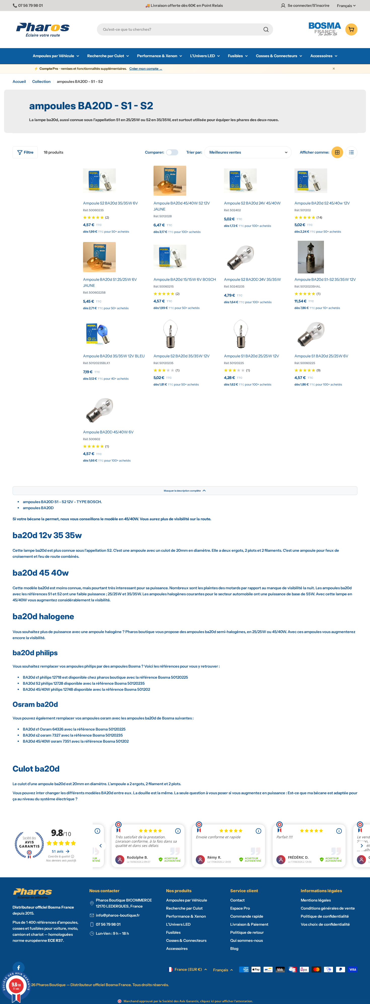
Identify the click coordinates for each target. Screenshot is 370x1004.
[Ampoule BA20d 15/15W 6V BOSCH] (170, 257)
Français (344, 6)
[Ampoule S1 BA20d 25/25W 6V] (310, 333)
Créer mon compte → (145, 69)
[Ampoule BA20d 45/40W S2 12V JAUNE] (170, 180)
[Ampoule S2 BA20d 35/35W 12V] (170, 333)
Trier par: (194, 152)
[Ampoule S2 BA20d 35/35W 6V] (99, 180)
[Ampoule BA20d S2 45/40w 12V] (310, 180)
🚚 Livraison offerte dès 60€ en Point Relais (184, 5)
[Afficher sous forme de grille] (337, 152)
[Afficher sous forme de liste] (351, 152)
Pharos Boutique (51, 984)
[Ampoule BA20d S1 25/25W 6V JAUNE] (99, 257)
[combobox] (185, 29)
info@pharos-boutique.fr (118, 915)
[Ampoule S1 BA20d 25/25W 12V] (240, 333)
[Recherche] (266, 29)
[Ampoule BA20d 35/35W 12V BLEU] (99, 333)
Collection (41, 81)
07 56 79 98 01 (108, 924)
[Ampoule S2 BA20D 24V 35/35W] (240, 257)
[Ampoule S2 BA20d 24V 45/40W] (240, 180)
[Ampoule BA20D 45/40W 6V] (99, 409)
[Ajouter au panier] (99, 191)
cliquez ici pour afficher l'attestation (226, 1001)
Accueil (19, 81)
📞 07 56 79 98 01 (28, 5)
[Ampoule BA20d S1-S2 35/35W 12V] (310, 257)
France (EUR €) (188, 969)
